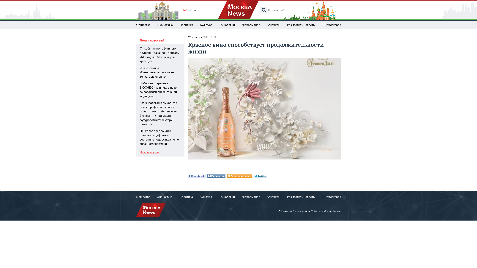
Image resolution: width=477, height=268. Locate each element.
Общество (143, 24)
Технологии (227, 24)
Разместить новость (301, 24)
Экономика (165, 24)
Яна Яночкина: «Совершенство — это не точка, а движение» (157, 72)
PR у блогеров (331, 24)
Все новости (149, 152)
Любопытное (251, 24)
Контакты (273, 24)
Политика (186, 24)
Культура (206, 24)
